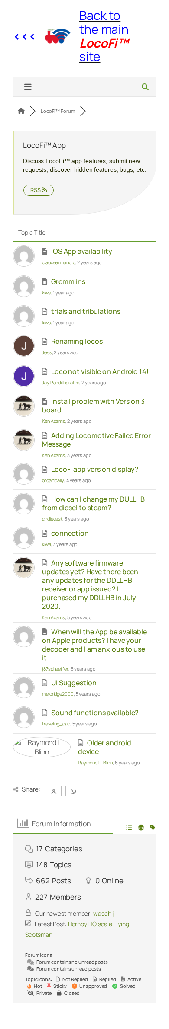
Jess (47, 352)
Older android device (104, 747)
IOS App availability (81, 251)
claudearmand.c (58, 262)
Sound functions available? (95, 712)
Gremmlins (68, 281)
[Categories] (21, 111)
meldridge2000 (58, 693)
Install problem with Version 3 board (93, 405)
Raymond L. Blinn (95, 762)
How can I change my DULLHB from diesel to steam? (93, 503)
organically (53, 480)
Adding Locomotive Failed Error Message (96, 440)
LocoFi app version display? (95, 469)
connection (70, 533)
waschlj (103, 913)
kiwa (46, 292)
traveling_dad (56, 723)
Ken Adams (53, 421)
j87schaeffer (55, 668)
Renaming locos (77, 341)
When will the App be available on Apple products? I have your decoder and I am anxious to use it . (94, 644)
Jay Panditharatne (60, 382)
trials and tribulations (85, 311)
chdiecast (52, 518)
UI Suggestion (74, 682)
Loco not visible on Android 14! (100, 371)
